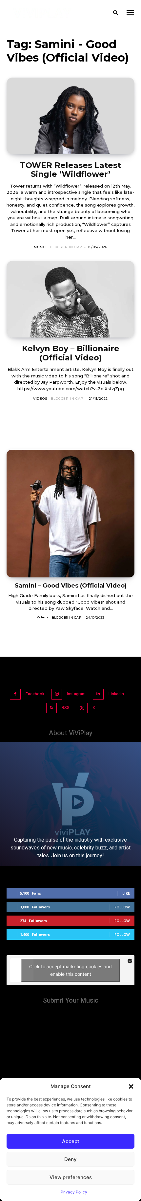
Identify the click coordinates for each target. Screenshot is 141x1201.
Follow (122, 906)
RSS (66, 708)
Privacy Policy (74, 1192)
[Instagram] (56, 694)
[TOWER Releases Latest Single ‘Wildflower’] (70, 116)
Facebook (35, 694)
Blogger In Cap (66, 247)
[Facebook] (15, 694)
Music (40, 247)
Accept (70, 1141)
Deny (70, 1159)
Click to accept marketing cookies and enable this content (70, 970)
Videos (40, 398)
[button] (131, 1086)
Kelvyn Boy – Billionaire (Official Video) (70, 353)
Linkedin (116, 694)
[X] (82, 708)
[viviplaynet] (42, 13)
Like (126, 893)
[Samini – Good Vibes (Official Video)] (70, 513)
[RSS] (51, 708)
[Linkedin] (98, 694)
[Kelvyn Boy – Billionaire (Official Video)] (70, 299)
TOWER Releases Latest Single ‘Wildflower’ (70, 169)
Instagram (76, 694)
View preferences (71, 1177)
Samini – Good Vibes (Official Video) (71, 585)
